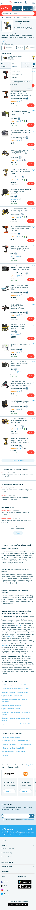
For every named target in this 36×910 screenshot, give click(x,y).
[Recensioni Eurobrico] (13, 121)
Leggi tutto (5, 41)
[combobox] (7, 13)
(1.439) (19, 179)
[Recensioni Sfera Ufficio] (13, 160)
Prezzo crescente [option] (16, 71)
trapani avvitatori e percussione (12, 696)
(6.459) (19, 160)
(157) (18, 352)
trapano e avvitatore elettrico (11, 709)
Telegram (6, 894)
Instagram (7, 890)
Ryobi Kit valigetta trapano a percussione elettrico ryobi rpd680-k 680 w (20, 112)
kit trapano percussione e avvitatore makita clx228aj (16, 719)
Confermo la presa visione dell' (19, 819)
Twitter (6, 886)
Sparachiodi (5, 755)
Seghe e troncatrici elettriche (11, 737)
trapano (29, 622)
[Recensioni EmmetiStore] (13, 352)
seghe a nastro (9, 636)
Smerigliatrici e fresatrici (9, 744)
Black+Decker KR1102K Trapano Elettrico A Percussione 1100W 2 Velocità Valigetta (20, 363)
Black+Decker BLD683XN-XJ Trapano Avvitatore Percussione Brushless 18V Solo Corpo (19, 248)
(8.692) (19, 121)
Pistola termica (21, 751)
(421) (18, 101)
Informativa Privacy (28, 819)
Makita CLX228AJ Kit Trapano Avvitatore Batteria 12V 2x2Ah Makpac (19, 287)
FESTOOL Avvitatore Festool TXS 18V (20, 345)
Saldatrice (5, 748)
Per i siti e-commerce (8, 849)
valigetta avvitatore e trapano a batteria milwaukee (14, 700)
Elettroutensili (17, 17)
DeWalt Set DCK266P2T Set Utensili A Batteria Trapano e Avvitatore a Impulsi (18, 420)
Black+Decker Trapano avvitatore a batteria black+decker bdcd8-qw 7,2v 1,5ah (20, 228)
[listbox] (21, 79)
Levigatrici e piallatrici (17, 748)
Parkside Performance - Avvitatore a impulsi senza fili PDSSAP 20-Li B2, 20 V (20, 132)
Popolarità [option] (14, 77)
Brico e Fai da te (8, 17)
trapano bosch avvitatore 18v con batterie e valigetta (16, 713)
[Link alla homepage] (2, 17)
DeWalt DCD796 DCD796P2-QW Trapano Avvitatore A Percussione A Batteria (20, 171)
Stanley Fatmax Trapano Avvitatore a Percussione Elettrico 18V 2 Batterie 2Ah (20, 191)
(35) (18, 199)
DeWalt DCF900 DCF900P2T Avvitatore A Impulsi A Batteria (19, 209)
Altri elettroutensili (24, 741)
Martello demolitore (8, 751)
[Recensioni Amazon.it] (13, 101)
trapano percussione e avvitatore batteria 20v (16, 724)
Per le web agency (7, 853)
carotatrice (5, 645)
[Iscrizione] (32, 816)
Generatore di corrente (9, 741)
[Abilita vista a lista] (34, 64)
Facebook (7, 882)
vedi (30, 105)
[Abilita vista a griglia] (34, 66)
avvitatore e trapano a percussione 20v (14, 685)
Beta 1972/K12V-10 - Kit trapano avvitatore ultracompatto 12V (19, 402)
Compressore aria (25, 744)
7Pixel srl (12, 901)
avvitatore (18, 625)
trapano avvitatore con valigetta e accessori (16, 688)
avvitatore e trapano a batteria (11, 705)
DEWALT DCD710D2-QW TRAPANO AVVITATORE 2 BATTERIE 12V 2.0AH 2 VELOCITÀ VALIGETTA (18, 326)
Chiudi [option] (29, 88)
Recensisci (13, 199)
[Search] (32, 13)
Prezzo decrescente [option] (17, 74)
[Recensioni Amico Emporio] (13, 179)
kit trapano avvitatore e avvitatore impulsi (15, 692)
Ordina (14, 63)
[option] (21, 83)
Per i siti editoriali (7, 857)
